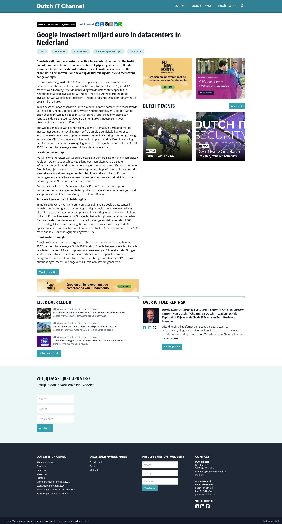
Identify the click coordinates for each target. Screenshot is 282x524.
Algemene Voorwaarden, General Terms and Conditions (28, 521)
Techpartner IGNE (271, 521)
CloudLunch (95, 462)
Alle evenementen (46, 462)
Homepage (42, 470)
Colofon (41, 477)
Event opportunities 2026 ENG (53, 493)
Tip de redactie (47, 272)
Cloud (42, 51)
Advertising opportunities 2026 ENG (56, 489)
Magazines (42, 473)
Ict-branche (135, 51)
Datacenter (59, 51)
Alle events (237, 106)
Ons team (42, 466)
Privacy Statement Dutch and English (72, 521)
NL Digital (94, 470)
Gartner (93, 466)
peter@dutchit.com (205, 494)
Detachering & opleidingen (108, 51)
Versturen (45, 428)
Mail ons (199, 474)
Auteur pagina (172, 346)
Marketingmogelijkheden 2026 (53, 481)
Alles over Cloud (49, 353)
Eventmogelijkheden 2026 (51, 485)
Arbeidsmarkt (80, 51)
